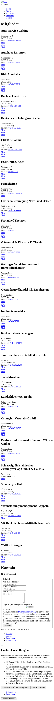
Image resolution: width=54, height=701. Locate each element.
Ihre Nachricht (8, 591)
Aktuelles (10, 13)
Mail (3, 47)
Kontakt (9, 634)
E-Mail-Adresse (10, 587)
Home (8, 9)
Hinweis (7, 609)
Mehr (3, 43)
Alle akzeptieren (8, 687)
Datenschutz (11, 640)
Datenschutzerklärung (27, 612)
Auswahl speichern (22, 687)
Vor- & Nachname (11, 582)
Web (3, 45)
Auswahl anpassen (38, 687)
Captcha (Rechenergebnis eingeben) (17, 604)
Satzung (9, 636)
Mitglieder (10, 16)
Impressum (10, 638)
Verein (8, 11)
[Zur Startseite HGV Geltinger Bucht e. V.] (4, 2)
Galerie (9, 18)
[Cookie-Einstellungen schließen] (2, 645)
